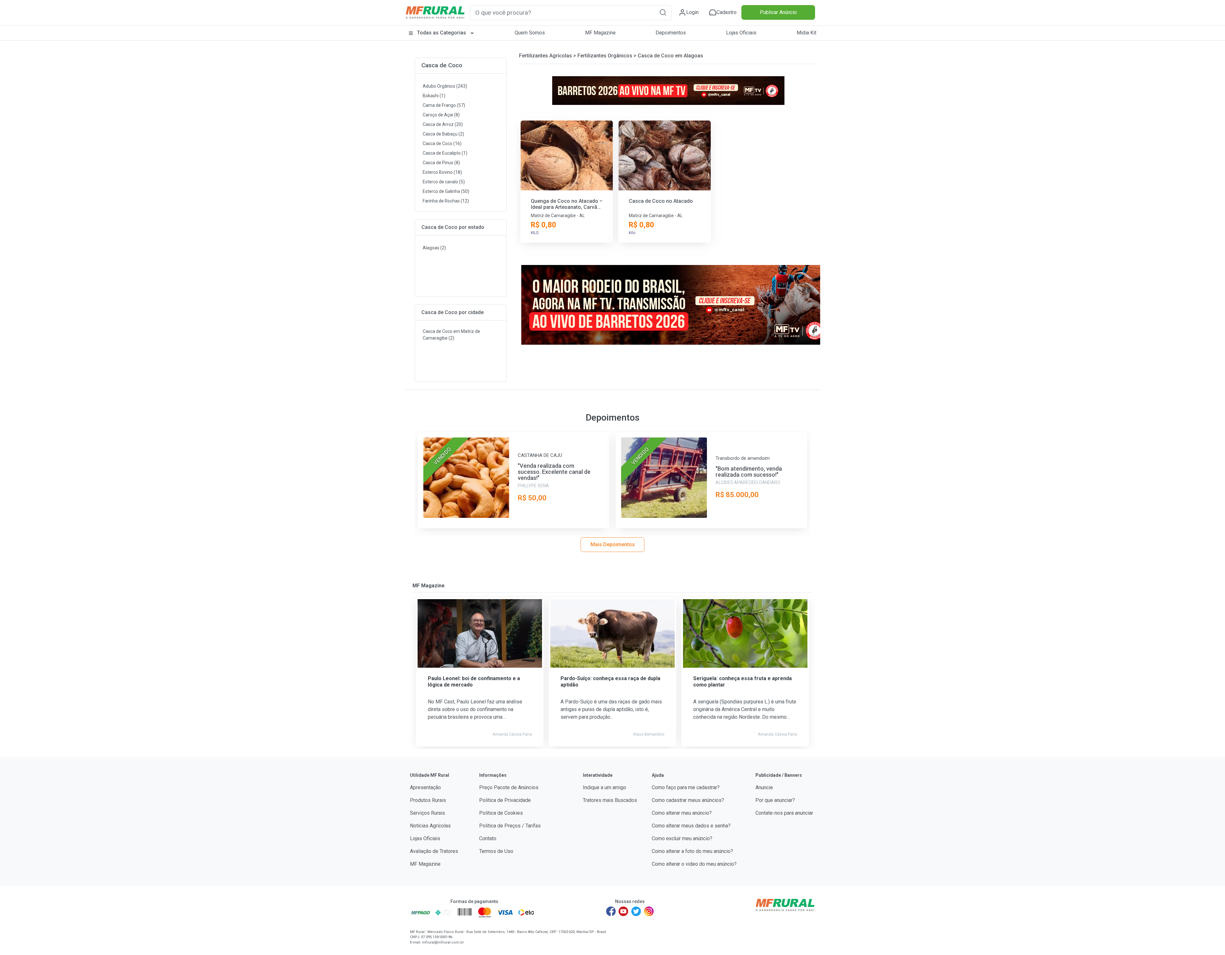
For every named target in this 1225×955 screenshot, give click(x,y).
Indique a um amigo (604, 787)
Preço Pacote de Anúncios (508, 787)
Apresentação (425, 787)
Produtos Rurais (428, 800)
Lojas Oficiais (741, 33)
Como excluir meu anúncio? (682, 838)
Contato (487, 838)
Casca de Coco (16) (442, 143)
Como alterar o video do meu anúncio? (694, 864)
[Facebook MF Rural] (611, 911)
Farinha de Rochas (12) (446, 200)
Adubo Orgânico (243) (445, 86)
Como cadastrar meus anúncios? (688, 800)
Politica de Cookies (501, 813)
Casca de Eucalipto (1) (445, 153)
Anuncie (764, 787)
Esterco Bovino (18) (442, 172)
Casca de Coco (441, 65)
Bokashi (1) (434, 95)
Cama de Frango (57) (444, 105)
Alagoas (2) (434, 247)
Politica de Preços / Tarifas (510, 826)
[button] (663, 12)
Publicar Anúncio (778, 12)
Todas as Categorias (441, 33)
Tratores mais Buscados (610, 800)
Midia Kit (806, 33)
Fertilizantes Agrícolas (545, 56)
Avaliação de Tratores (434, 851)
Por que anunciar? (775, 800)
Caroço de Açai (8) (441, 114)
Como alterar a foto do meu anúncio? (692, 851)
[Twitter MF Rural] (636, 911)
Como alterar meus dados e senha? (691, 826)
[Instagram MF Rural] (648, 911)
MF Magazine (600, 33)
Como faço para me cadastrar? (686, 787)
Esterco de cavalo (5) (444, 181)
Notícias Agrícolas (430, 826)
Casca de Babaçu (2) (443, 133)
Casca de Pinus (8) (441, 162)
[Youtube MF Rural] (623, 911)
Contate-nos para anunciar (784, 813)
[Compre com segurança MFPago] (420, 912)
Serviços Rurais (427, 813)
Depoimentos (671, 33)
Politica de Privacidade (505, 800)
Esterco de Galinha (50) (446, 191)
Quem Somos (530, 33)
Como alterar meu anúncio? (682, 813)
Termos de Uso (496, 851)
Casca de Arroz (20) (443, 124)
